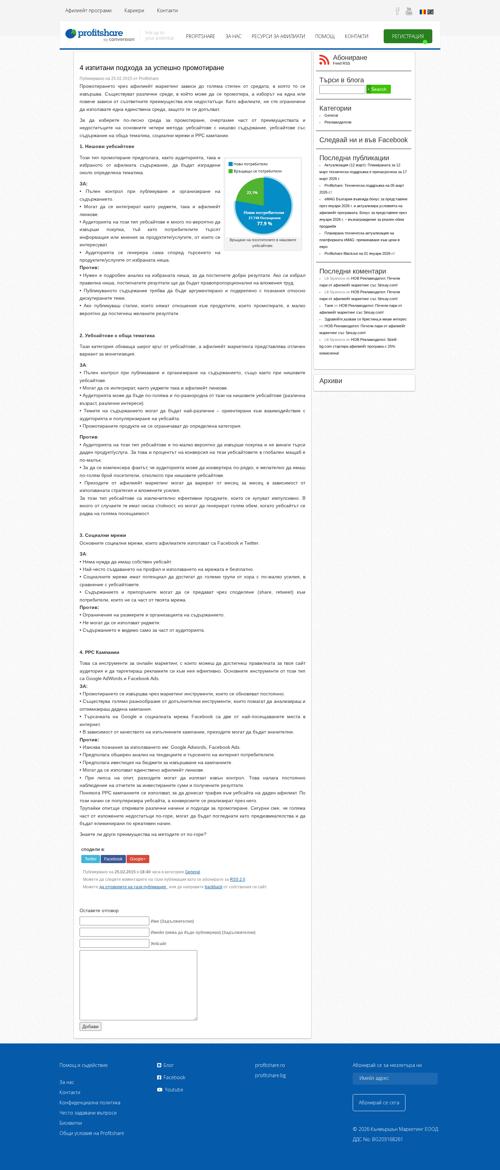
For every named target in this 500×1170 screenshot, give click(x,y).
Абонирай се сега (379, 1102)
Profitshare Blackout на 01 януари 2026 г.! (360, 253)
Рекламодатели (337, 122)
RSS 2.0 (237, 879)
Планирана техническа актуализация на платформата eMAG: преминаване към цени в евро (359, 240)
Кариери (134, 10)
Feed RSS (341, 63)
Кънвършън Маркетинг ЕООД (404, 1129)
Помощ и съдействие (84, 1065)
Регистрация (408, 36)
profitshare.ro (270, 1065)
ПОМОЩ (325, 36)
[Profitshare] (119, 34)
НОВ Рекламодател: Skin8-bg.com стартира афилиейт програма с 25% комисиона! (358, 346)
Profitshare (200, 36)
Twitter (91, 859)
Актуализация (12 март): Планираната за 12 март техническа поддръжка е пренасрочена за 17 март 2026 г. (363, 172)
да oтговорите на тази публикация (133, 887)
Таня (328, 305)
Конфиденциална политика (90, 1102)
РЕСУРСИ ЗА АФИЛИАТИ (278, 36)
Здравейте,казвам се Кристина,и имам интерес (365, 319)
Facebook (113, 859)
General (192, 872)
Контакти (167, 10)
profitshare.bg (270, 1075)
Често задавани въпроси (88, 1112)
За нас (233, 36)
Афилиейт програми (88, 10)
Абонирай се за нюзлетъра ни (387, 1065)
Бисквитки (71, 1123)
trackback (213, 887)
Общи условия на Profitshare (92, 1133)
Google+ (138, 859)
